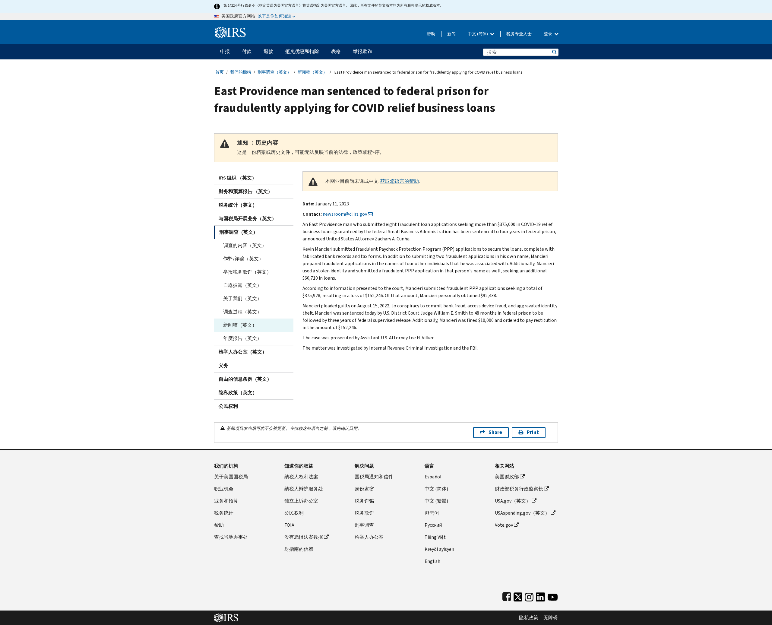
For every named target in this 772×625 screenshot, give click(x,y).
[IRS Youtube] (552, 595)
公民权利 (228, 406)
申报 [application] (225, 51)
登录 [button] (548, 34)
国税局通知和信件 (374, 477)
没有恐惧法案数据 (303, 537)
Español (433, 477)
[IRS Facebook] (506, 595)
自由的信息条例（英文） (245, 379)
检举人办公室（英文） (243, 352)
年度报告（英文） (242, 338)
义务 (223, 365)
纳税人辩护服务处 (303, 489)
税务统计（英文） (238, 205)
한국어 (432, 513)
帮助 (431, 34)
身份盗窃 (364, 489)
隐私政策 (528, 618)
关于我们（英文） (242, 298)
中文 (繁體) (436, 501)
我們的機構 (240, 72)
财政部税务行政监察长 (519, 489)
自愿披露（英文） (242, 285)
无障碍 (550, 618)
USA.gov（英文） (513, 501)
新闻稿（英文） (312, 72)
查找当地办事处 (231, 537)
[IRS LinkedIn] (540, 595)
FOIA (289, 525)
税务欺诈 (364, 513)
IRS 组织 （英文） (238, 178)
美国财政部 (507, 477)
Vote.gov (504, 525)
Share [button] (495, 432)
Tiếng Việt (435, 537)
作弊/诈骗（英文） (243, 258)
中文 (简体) (478, 34)
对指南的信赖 (298, 549)
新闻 (451, 34)
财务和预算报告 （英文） (246, 191)
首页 (219, 72)
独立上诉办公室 (301, 501)
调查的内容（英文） (245, 245)
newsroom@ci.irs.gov (345, 214)
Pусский (433, 525)
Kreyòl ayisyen (439, 549)
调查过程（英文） (242, 312)
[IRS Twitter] (518, 595)
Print (533, 432)
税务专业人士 (519, 34)
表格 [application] (336, 51)
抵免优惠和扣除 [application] (302, 51)
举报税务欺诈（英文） (247, 272)
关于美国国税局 (231, 477)
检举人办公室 (369, 537)
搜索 (554, 52)
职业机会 (223, 489)
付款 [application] (247, 51)
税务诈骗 (364, 501)
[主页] (230, 30)
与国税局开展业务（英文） (248, 218)
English (432, 561)
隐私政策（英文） (238, 392)
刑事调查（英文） (274, 72)
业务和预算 (226, 501)
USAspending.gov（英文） (522, 513)
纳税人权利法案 (301, 477)
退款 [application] (268, 51)
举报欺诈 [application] (362, 51)
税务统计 (223, 513)
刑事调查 (364, 525)
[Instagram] (529, 595)
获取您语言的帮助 (399, 181)
